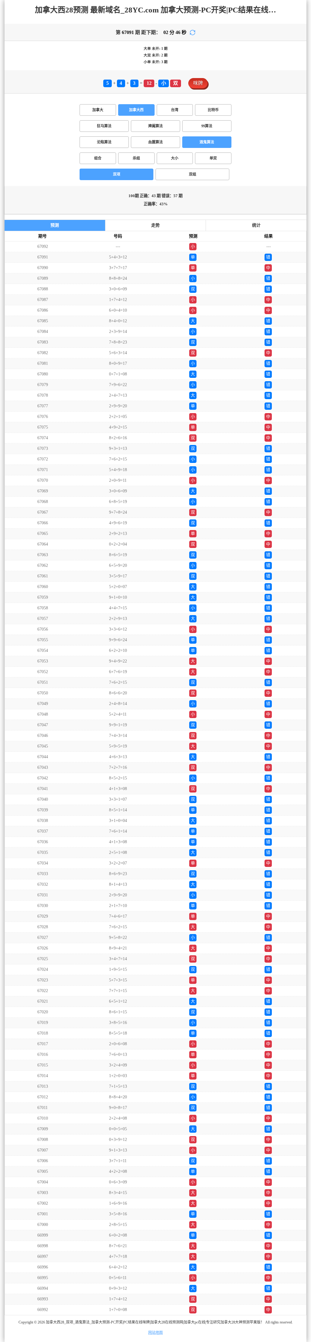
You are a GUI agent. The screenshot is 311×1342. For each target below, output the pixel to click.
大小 (174, 158)
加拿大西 (136, 110)
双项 (116, 174)
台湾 (174, 110)
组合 (97, 158)
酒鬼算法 (207, 142)
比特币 (213, 110)
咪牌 (198, 83)
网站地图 (155, 1332)
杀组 (136, 158)
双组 (192, 174)
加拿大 (97, 110)
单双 (213, 158)
